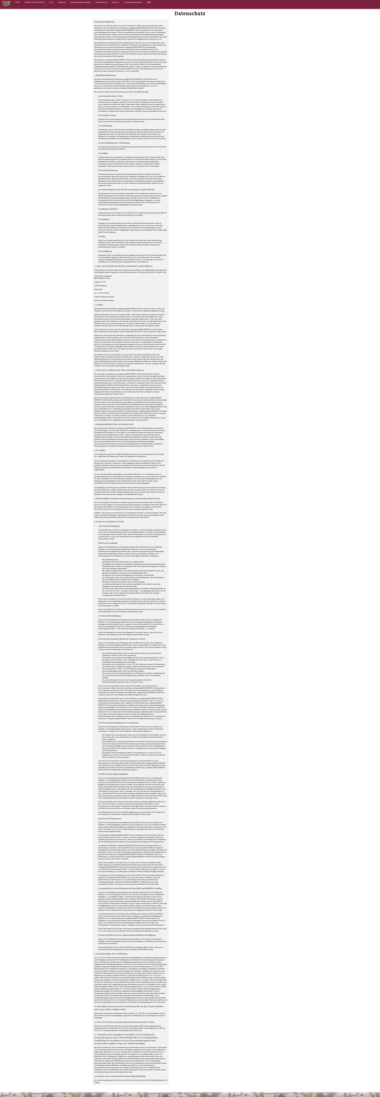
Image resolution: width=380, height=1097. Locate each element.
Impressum (115, 2)
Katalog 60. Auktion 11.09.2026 (34, 2)
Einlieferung (62, 2)
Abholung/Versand (101, 2)
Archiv (51, 2)
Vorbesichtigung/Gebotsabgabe (80, 2)
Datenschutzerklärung (194, 1094)
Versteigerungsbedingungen (133, 2)
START (17, 2)
